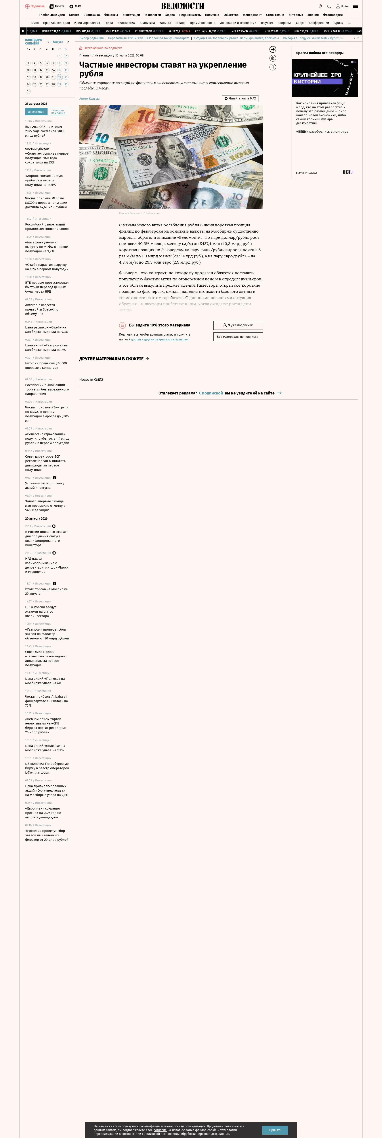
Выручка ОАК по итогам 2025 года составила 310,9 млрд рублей (45, 131)
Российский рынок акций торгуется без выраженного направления (47, 389)
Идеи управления (87, 23)
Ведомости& (126, 23)
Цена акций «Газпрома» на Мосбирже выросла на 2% (46, 347)
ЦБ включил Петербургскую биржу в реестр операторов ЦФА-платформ (47, 768)
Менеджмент (252, 15)
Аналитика (147, 23)
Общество (231, 15)
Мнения (313, 15)
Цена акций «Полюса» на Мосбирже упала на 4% (45, 681)
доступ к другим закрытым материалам (159, 339)
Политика (212, 15)
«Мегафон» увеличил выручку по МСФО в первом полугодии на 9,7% (46, 246)
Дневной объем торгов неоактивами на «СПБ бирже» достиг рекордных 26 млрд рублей (45, 725)
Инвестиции (131, 15)
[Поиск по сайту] (329, 6)
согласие (160, 1130)
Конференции (319, 23)
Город (109, 23)
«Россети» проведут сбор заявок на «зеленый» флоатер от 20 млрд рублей (47, 835)
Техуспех (267, 23)
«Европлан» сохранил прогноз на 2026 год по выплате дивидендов (43, 812)
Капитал (165, 23)
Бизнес (74, 15)
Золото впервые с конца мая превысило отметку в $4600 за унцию (45, 505)
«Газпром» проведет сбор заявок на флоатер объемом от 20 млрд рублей (47, 633)
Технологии (152, 15)
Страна (180, 23)
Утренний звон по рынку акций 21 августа (44, 485)
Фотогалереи (333, 15)
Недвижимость (190, 15)
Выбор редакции (91, 38)
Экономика (92, 15)
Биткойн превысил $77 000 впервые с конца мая (46, 365)
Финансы (111, 15)
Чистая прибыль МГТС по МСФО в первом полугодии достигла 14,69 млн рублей (46, 202)
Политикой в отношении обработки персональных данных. (187, 1134)
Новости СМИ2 (91, 379)
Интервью (295, 15)
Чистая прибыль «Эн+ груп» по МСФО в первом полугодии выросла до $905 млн (47, 414)
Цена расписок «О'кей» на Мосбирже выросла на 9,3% (46, 329)
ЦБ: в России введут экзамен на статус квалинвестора (40, 611)
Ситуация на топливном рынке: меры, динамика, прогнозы (236, 38)
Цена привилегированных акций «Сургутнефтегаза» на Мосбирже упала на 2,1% (46, 790)
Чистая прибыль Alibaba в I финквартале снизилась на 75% (46, 701)
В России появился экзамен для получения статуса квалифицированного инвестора (47, 538)
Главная (85, 55)
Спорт (300, 23)
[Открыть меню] (355, 6)
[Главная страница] (183, 6)
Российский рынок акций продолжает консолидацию (47, 226)
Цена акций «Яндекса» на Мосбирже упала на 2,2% (45, 748)
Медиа (170, 15)
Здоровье (285, 23)
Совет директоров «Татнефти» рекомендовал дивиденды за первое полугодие (46, 658)
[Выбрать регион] (320, 6)
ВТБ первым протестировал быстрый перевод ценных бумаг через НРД (47, 287)
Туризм (338, 23)
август (58, 42)
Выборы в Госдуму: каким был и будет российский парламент (328, 38)
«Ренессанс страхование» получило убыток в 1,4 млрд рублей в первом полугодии (47, 438)
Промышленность (202, 23)
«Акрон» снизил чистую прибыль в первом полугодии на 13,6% (44, 180)
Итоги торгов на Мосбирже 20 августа (46, 591)
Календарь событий (33, 41)
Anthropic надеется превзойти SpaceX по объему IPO (41, 309)
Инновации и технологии (238, 23)
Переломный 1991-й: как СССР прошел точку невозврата (148, 38)
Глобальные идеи (52, 15)
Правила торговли (56, 23)
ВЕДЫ (35, 23)
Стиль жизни (275, 15)
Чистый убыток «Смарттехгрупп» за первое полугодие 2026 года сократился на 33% (47, 155)
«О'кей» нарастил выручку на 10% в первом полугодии (47, 267)
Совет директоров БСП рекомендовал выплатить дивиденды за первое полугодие (45, 463)
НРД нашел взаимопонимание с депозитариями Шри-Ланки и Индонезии (47, 565)
